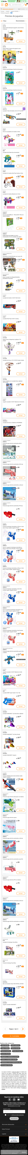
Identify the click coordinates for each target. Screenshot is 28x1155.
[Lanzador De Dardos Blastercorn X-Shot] (9, 203)
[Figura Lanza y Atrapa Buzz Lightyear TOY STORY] (9, 349)
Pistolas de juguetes (5, 13)
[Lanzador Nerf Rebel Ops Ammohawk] (9, 162)
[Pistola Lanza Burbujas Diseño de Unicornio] (9, 99)
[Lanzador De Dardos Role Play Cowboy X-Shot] (9, 182)
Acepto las (15, 1114)
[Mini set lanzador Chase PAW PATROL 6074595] (9, 993)
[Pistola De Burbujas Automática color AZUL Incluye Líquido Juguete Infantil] (9, 598)
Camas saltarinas (15, 1045)
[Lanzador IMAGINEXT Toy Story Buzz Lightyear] (9, 723)
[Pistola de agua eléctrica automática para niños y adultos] (9, 660)
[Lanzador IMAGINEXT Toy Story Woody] (9, 743)
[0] (25, 5)
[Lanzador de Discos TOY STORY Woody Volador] (9, 369)
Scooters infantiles (5, 1054)
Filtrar (4, 21)
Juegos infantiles (14, 11)
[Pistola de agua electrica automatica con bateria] (9, 930)
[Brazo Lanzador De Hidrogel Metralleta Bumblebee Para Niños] (9, 286)
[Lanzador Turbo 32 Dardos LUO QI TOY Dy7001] (9, 120)
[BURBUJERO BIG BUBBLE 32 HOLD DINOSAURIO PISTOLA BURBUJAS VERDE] (9, 245)
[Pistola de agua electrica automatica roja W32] (9, 868)
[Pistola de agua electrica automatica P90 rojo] (9, 515)
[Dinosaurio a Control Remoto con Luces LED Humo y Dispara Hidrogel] (9, 265)
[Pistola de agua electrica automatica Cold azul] (9, 910)
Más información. (15, 1153)
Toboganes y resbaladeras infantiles (10, 1056)
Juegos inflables (5, 1048)
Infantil (7, 11)
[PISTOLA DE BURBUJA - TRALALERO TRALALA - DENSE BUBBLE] (9, 224)
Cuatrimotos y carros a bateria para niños (11, 1062)
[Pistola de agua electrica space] (9, 827)
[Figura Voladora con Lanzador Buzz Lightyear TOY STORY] (9, 390)
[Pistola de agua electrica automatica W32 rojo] (9, 473)
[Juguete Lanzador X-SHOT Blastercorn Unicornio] (9, 411)
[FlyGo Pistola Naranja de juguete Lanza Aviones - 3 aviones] (9, 37)
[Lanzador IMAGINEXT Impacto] (9, 764)
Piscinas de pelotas (5, 1051)
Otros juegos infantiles (6, 1065)
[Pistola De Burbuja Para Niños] (9, 972)
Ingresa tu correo (6, 1109)
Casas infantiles (5, 1045)
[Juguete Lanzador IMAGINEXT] (9, 1014)
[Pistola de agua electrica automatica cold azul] (9, 494)
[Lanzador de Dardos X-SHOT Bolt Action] (9, 307)
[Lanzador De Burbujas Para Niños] (9, 951)
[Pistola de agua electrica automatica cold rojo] (9, 847)
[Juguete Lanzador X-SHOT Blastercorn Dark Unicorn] (9, 681)
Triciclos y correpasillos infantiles (9, 1059)
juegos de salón (15, 1071)
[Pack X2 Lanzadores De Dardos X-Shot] (9, 141)
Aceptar (24, 1152)
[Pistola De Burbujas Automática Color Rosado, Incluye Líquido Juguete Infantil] (9, 640)
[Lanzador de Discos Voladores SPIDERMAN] (9, 432)
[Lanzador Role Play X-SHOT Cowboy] (9, 328)
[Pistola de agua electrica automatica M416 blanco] (9, 452)
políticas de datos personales (17, 1114)
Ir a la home (15, 1036)
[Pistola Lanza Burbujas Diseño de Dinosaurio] (9, 78)
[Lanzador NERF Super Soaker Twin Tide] (9, 702)
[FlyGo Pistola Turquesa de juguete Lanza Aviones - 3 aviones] (9, 58)
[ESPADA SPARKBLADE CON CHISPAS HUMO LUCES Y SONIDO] (9, 785)
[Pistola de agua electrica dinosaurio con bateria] (9, 806)
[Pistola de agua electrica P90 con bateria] (9, 889)
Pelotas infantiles (15, 1048)
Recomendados (20, 21)
